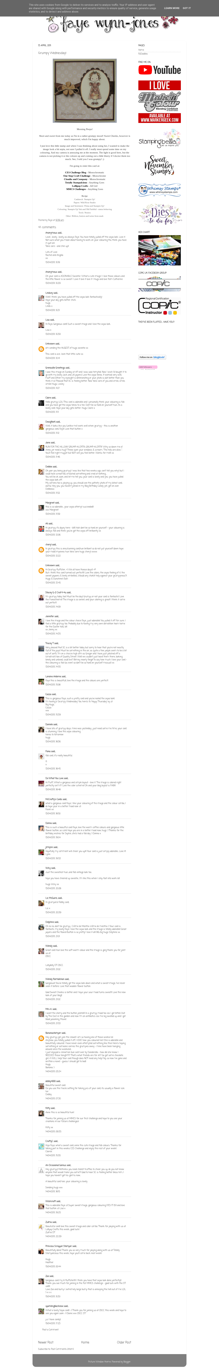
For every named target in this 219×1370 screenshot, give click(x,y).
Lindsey (49, 293)
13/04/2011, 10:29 (53, 283)
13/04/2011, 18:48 (53, 789)
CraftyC (49, 1141)
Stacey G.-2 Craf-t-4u (56, 592)
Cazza (48, 694)
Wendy (49, 946)
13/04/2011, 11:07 (53, 388)
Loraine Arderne (53, 676)
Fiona (48, 751)
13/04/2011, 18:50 (53, 813)
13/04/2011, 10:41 (53, 358)
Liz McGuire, (51, 898)
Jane (48, 442)
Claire (48, 398)
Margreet (50, 503)
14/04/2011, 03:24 (53, 1071)
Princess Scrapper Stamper (59, 1246)
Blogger (127, 1362)
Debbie (49, 467)
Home (85, 1342)
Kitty (48, 1108)
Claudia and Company (76, 179)
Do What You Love (54, 778)
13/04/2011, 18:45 (53, 769)
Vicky (48, 868)
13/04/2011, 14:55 (53, 667)
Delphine (50, 922)
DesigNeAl (50, 422)
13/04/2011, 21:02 (53, 969)
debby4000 (51, 1081)
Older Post (124, 1342)
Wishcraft (51, 1201)
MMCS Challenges (76, 189)
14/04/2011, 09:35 (53, 1131)
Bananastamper (53, 1033)
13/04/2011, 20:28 (53, 888)
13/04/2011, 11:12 (52, 433)
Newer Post (45, 1342)
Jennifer (50, 616)
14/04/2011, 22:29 (53, 1236)
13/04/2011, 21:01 (53, 936)
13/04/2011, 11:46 (53, 457)
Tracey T (50, 643)
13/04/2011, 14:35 (53, 634)
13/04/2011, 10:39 (53, 334)
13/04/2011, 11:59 (53, 514)
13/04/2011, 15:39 (53, 714)
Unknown (50, 344)
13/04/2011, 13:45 (53, 583)
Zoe (48, 1276)
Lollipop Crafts (80, 186)
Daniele (49, 724)
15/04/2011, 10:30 (53, 1296)
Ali (47, 523)
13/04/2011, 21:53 (53, 1023)
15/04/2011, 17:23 (53, 1323)
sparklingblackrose (54, 1306)
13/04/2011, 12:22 (53, 556)
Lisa (48, 320)
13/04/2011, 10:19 (53, 262)
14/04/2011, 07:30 (53, 1098)
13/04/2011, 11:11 (52, 412)
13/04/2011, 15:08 (53, 685)
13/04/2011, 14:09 (53, 607)
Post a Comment (50, 1330)
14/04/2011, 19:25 (53, 1212)
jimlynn (49, 847)
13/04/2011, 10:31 (53, 310)
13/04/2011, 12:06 (53, 535)
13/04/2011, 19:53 (53, 858)
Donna (49, 823)
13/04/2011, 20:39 (53, 912)
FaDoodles (143, 54)
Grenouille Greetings (55, 368)
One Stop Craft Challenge (76, 176)
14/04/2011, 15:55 (53, 1155)
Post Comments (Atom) (62, 1349)
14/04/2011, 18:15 (53, 1191)
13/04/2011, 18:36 (53, 741)
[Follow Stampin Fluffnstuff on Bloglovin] (152, 359)
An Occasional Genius (56, 1165)
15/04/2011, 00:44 (53, 1266)
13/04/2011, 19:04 (53, 837)
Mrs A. (49, 1009)
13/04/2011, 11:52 (53, 493)
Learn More (172, 8)
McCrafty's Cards (54, 799)
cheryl (48, 544)
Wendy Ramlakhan (55, 979)
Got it (187, 8)
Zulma (49, 1222)
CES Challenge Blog (75, 172)
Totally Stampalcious (76, 182)
